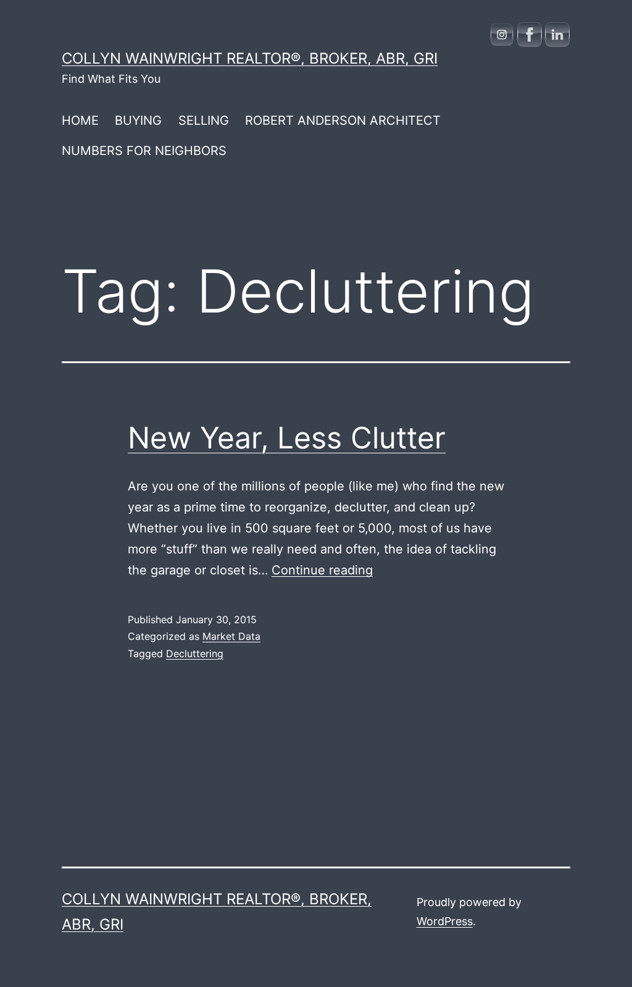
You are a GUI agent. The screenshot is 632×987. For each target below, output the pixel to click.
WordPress (445, 921)
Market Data (231, 636)
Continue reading (322, 570)
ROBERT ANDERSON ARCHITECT (343, 120)
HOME (80, 120)
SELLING (203, 120)
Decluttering (194, 653)
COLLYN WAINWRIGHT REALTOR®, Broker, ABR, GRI (250, 58)
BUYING (138, 120)
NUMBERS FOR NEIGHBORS (144, 150)
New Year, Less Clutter (287, 437)
